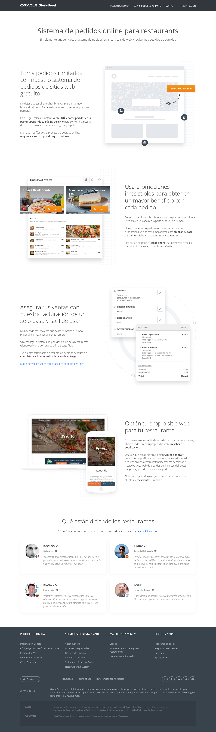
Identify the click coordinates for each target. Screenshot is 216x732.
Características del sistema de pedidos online (128, 707)
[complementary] (110, 678)
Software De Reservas (86, 710)
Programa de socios (165, 643)
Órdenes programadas (77, 648)
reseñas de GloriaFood (144, 531)
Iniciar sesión (188, 5)
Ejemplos (159, 657)
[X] (172, 679)
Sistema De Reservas (64, 710)
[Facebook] (165, 679)
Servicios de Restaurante (147, 5)
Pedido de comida (119, 5)
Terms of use (84, 678)
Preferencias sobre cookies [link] (110, 678)
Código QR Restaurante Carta (113, 710)
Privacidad (67, 678)
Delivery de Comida (75, 652)
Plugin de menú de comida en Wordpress (110, 716)
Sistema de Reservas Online (80, 662)
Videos (113, 643)
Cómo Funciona (28, 662)
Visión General (72, 643)
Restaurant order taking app (65, 707)
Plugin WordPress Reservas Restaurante (71, 716)
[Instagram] (185, 679)
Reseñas (159, 652)
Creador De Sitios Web (122, 656)
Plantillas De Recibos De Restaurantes (145, 710)
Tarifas (169, 5)
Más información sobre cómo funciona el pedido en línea (52, 364)
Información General (31, 643)
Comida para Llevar (75, 657)
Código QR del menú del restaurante (39, 648)
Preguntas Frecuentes (166, 648)
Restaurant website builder (93, 707)
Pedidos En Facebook (31, 657)
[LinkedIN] (179, 679)
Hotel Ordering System (77, 666)
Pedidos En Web (28, 652)
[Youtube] (192, 679)
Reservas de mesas (160, 707)
